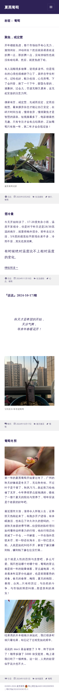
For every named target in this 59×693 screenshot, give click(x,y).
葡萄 (7, 199)
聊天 (9, 423)
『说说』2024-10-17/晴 (21, 295)
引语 (9, 678)
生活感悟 (39, 196)
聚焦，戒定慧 (14, 37)
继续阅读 (11, 267)
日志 (9, 196)
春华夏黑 (39, 678)
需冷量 (9, 214)
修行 (50, 196)
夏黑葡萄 (12, 7)
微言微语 (40, 423)
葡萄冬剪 (11, 441)
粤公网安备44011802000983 (41, 686)
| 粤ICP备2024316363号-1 (16, 689)
